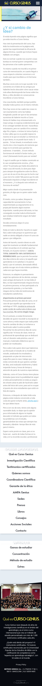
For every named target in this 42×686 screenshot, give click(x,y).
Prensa (21, 505)
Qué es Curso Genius (21, 454)
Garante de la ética (21, 486)
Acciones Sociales (21, 524)
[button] (38, 3)
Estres (21, 566)
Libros (21, 511)
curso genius (20, 3)
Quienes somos (21, 473)
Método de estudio (21, 560)
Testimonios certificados (21, 467)
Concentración (21, 554)
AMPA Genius (21, 492)
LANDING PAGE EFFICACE (21, 680)
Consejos (21, 518)
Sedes (21, 498)
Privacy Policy (21, 664)
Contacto (21, 530)
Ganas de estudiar (21, 547)
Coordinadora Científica (21, 479)
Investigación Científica (21, 460)
